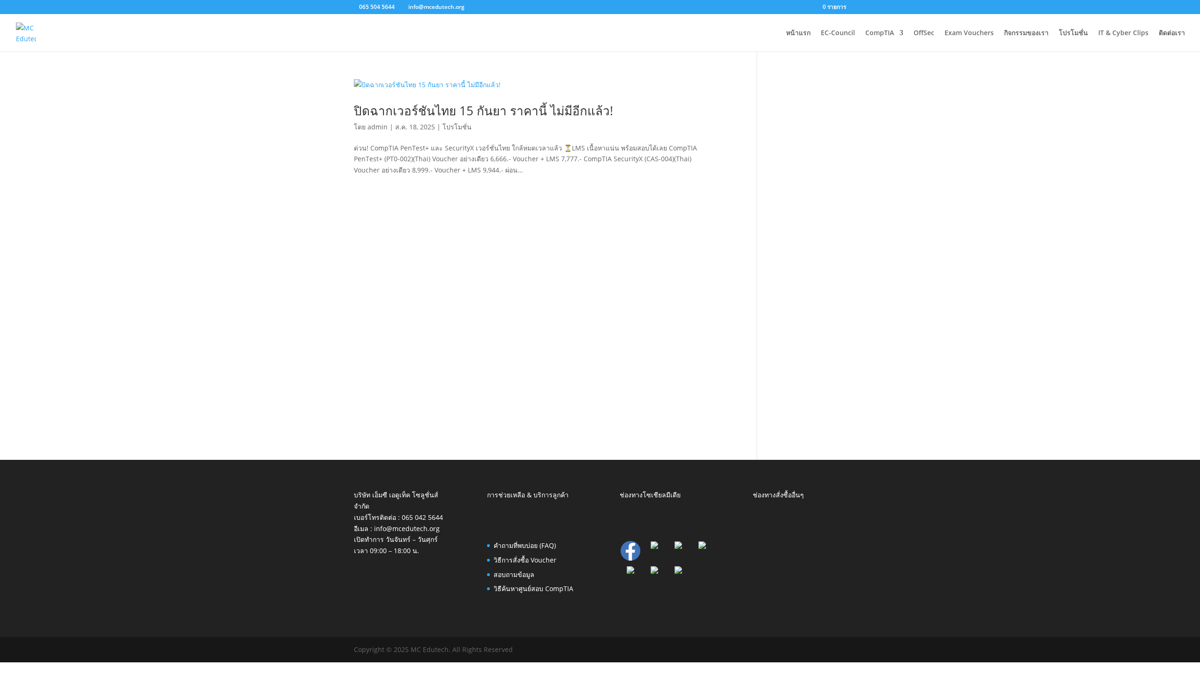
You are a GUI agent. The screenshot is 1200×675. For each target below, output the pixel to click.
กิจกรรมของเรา (1026, 33)
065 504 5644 (377, 7)
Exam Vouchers (969, 33)
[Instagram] (630, 571)
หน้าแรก (798, 33)
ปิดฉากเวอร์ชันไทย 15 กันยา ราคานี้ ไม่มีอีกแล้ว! (483, 110)
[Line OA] (702, 546)
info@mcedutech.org (407, 528)
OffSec (924, 33)
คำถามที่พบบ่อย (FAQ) (525, 545)
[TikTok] (654, 571)
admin (378, 126)
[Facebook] (630, 558)
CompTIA (879, 33)
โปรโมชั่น (1073, 33)
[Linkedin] (654, 546)
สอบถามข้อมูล (514, 574)
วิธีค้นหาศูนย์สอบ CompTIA (533, 588)
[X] (678, 546)
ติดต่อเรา (1172, 33)
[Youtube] (678, 571)
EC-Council (838, 33)
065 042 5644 (422, 517)
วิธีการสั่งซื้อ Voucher (525, 559)
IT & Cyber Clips (1123, 33)
